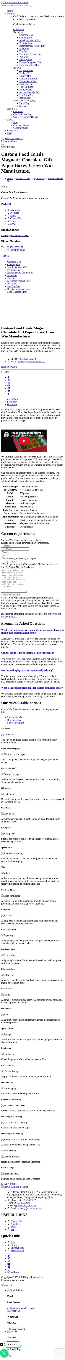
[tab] (32, 204)
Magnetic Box (26, 70)
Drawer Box (25, 76)
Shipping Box (26, 89)
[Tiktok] (8, 393)
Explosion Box (26, 84)
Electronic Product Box (30, 54)
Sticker (22, 106)
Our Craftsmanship (22, 114)
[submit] (31, 6)
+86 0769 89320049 (15, 250)
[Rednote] (13, 1272)
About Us (12, 108)
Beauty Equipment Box (30, 62)
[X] (8, 380)
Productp (14, 212)
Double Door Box (28, 81)
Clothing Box (25, 37)
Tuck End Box (26, 87)
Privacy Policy (8, 616)
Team (13, 221)
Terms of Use (17, 1250)
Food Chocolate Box (29, 65)
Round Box (25, 97)
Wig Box (23, 56)
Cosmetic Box (26, 35)
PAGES (6, 204)
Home (10, 11)
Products (11, 13)
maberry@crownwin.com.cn (15, 235)
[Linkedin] (8, 391)
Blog (15, 122)
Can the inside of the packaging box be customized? (27, 653)
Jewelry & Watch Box (30, 40)
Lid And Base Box (28, 78)
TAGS (5, 255)
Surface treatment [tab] (15, 722)
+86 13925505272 (14, 138)
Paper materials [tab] (14, 717)
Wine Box (24, 48)
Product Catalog (23, 178)
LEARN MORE (9, 1184)
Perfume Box (25, 43)
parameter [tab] (12, 401)
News (10, 119)
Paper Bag (24, 103)
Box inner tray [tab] (14, 720)
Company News (21, 125)
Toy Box (23, 51)
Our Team (18, 111)
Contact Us (18, 29)
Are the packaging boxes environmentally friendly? (27, 670)
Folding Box (25, 73)
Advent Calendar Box (29, 92)
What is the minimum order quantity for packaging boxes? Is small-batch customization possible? (32, 631)
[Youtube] (8, 385)
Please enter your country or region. (18, 558)
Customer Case (20, 128)
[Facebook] (8, 377)
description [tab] (12, 399)
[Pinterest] (8, 388)
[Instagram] (8, 383)
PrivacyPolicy (17, 1248)
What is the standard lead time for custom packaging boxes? (32, 687)
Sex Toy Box (25, 59)
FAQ (9, 133)
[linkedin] (8, 1266)
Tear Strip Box (26, 95)
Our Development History (25, 117)
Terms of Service (49, 613)
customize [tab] (12, 404)
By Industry (39, 178)
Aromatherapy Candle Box (32, 46)
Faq (13, 1229)
